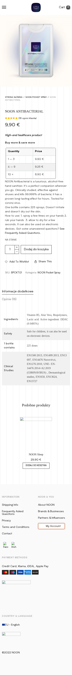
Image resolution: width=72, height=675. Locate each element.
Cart (64, 7)
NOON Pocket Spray (36, 97)
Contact (7, 533)
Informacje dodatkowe (17, 291)
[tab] (36, 291)
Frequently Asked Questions (12, 512)
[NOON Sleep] (36, 433)
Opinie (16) (9, 299)
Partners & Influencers (51, 518)
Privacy (6, 520)
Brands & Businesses (51, 511)
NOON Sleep (36, 454)
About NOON (46, 505)
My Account (53, 526)
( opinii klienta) (27, 118)
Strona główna (13, 97)
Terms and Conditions (15, 527)
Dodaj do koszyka (36, 249)
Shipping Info (10, 505)
